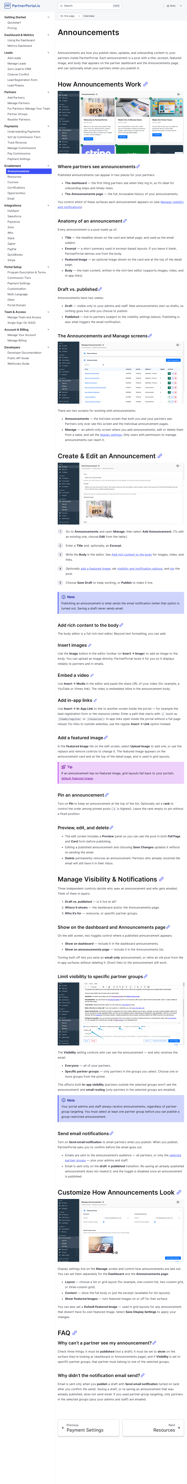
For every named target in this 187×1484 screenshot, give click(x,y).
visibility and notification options (140, 568)
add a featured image (95, 568)
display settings (111, 435)
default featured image (77, 778)
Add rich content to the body (132, 554)
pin (172, 568)
